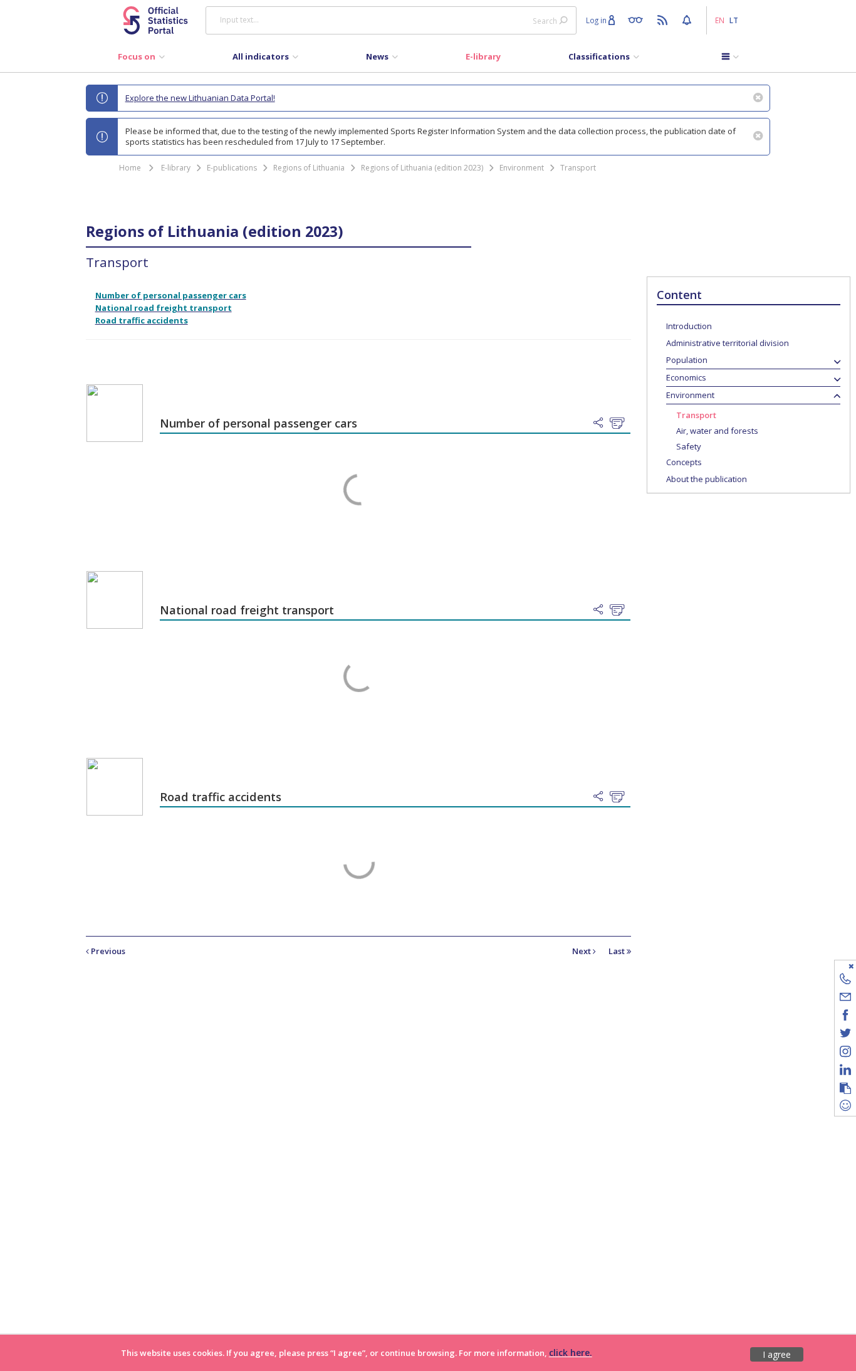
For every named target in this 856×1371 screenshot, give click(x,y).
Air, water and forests (717, 430)
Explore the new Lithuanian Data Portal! (200, 97)
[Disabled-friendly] (638, 19)
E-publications (232, 167)
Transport (578, 167)
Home (130, 167)
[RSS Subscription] (664, 19)
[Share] (601, 423)
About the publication (706, 479)
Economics (686, 377)
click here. (570, 1352)
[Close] (837, 965)
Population (686, 359)
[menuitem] (141, 59)
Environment (521, 167)
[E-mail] (845, 999)
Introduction (689, 326)
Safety (688, 446)
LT (733, 20)
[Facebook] (845, 1017)
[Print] (620, 424)
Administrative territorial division (727, 343)
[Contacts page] (845, 980)
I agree (777, 1354)
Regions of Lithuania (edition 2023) (422, 167)
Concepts (684, 462)
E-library (176, 167)
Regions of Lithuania (309, 167)
